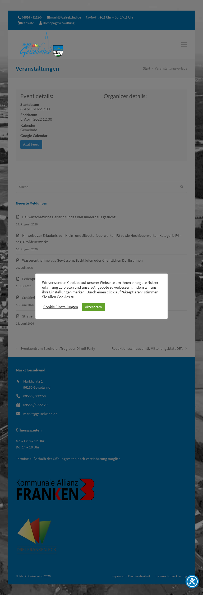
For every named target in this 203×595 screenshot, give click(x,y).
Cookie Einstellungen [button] (60, 307)
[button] (184, 44)
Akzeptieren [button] (93, 307)
